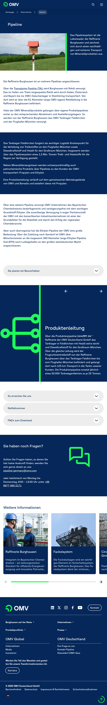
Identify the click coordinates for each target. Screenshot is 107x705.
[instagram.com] (66, 607)
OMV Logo (8, 3)
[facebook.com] (72, 607)
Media (9, 649)
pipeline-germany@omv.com (20, 470)
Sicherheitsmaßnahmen (85, 689)
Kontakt (94, 607)
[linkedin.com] (52, 607)
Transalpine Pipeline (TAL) (28, 88)
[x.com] (59, 607)
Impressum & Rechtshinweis (55, 689)
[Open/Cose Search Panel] (93, 4)
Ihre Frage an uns (66, 646)
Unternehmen (26, 12)
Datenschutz (31, 689)
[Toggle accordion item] (96, 270)
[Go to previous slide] (66, 291)
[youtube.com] (80, 607)
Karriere (12, 670)
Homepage (10, 12)
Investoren (11, 653)
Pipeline (42, 12)
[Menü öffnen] (102, 4)
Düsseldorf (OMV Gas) (68, 653)
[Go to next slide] (101, 291)
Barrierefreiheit (13, 689)
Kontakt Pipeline (65, 649)
